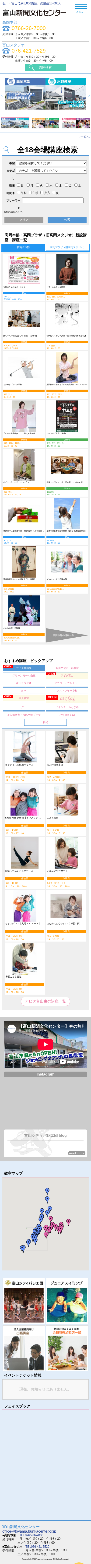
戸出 (23, 707)
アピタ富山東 (18, 667)
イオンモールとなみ (67, 707)
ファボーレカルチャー (67, 683)
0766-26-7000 (29, 28)
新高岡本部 (23, 247)
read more (76, 1153)
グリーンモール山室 (23, 675)
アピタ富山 (61, 674)
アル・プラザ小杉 (67, 690)
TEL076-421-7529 (37, 1546)
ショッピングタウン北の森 (61, 698)
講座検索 (45, 67)
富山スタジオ (24, 683)
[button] (60, 1230)
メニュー (81, 11)
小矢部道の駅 (67, 714)
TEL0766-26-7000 (31, 1535)
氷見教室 (16, 697)
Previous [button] (2, 96)
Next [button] (89, 96)
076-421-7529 (29, 50)
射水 (23, 690)
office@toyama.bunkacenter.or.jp (29, 1531)
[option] (46, 96)
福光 (45, 722)
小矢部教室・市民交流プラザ (24, 714)
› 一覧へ (84, 137)
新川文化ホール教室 (67, 668)
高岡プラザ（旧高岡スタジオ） (68, 247)
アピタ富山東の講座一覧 (45, 1001)
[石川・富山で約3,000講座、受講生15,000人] (36, 17)
